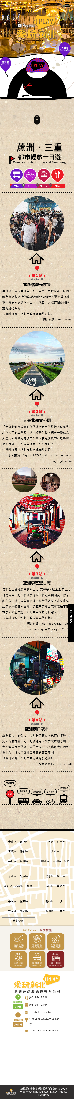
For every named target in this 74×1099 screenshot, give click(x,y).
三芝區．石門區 (55, 841)
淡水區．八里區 (55, 876)
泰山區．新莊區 (18, 876)
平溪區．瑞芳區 (18, 901)
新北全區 (18, 920)
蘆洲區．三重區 (55, 911)
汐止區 (55, 851)
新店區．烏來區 (55, 885)
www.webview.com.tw (43, 1030)
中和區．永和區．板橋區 (55, 863)
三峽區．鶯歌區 (18, 851)
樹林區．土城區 (55, 901)
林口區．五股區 (18, 861)
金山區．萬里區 (18, 841)
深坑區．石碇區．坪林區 (18, 888)
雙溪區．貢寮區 (18, 911)
